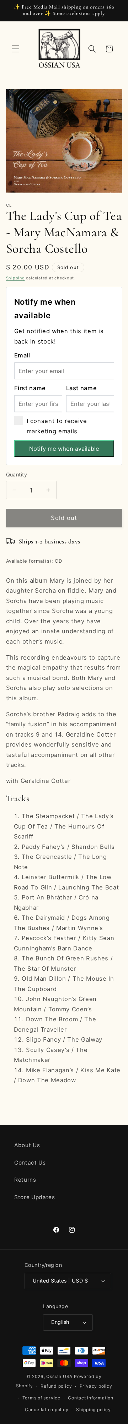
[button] (15, 48)
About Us (27, 1145)
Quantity (16, 474)
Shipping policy (93, 1409)
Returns (25, 1179)
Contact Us (30, 1162)
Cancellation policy (47, 1409)
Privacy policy (96, 1386)
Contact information (90, 1397)
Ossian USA (59, 1376)
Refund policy (56, 1386)
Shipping (15, 277)
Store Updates (34, 1197)
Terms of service (41, 1397)
